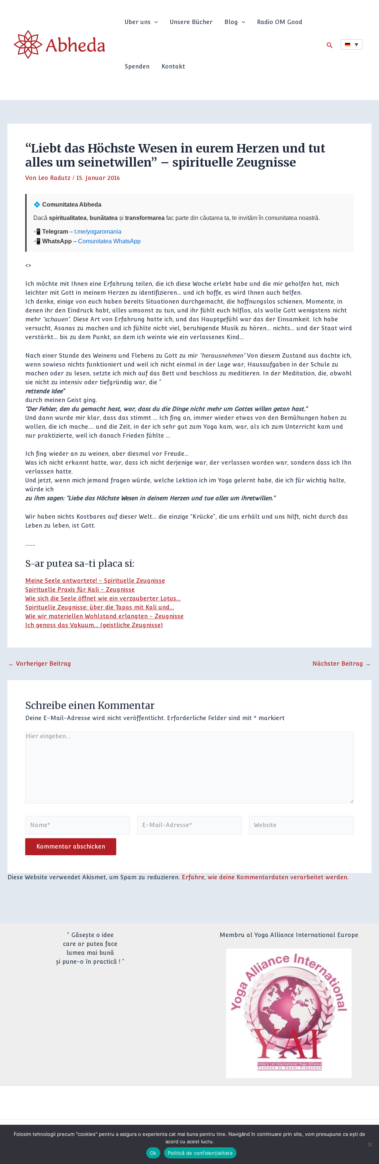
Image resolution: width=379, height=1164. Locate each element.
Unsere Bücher (191, 22)
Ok (153, 1153)
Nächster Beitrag (341, 664)
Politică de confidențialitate (200, 1153)
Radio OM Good (279, 22)
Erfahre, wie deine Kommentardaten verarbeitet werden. (265, 877)
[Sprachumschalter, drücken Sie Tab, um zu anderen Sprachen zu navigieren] (351, 44)
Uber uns (138, 22)
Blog (231, 22)
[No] (369, 1144)
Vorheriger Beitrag (39, 664)
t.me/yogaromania (97, 231)
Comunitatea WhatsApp (109, 241)
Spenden (137, 66)
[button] (154, 22)
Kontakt (173, 66)
